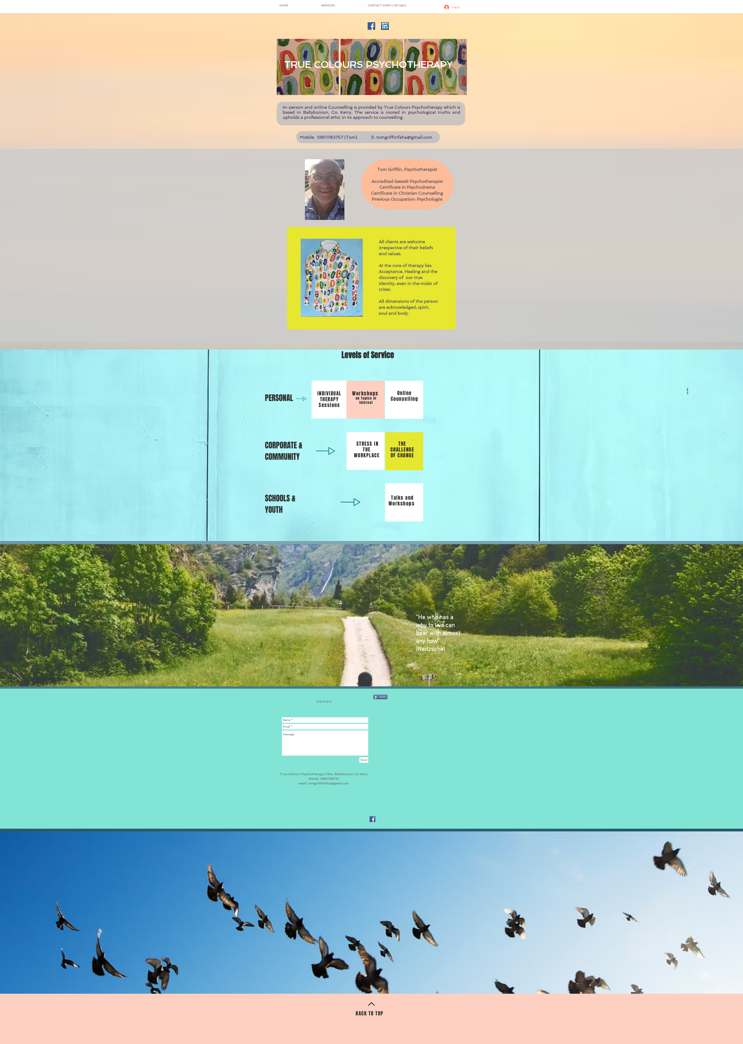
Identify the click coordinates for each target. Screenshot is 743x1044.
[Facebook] (371, 26)
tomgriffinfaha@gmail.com (404, 137)
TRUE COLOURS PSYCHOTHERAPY (368, 64)
